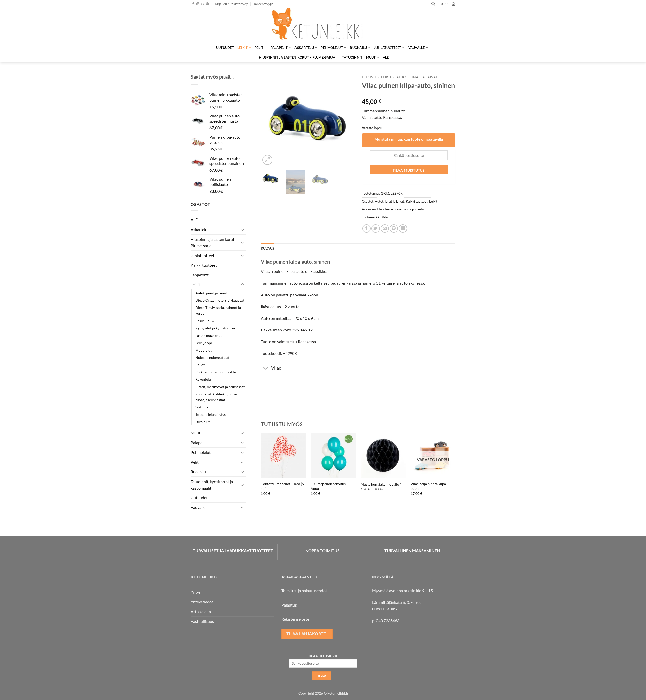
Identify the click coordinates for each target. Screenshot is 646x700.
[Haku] (433, 3)
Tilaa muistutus (409, 170)
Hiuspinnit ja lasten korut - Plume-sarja (214, 242)
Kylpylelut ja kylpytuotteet (216, 328)
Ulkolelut (202, 422)
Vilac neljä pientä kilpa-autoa (429, 486)
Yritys (196, 592)
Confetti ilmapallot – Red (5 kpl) (282, 486)
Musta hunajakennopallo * (381, 484)
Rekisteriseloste (295, 619)
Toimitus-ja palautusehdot (304, 590)
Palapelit (279, 48)
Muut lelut (203, 350)
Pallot (200, 365)
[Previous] (269, 119)
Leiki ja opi (203, 343)
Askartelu (304, 48)
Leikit (242, 48)
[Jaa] (366, 228)
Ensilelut (202, 321)
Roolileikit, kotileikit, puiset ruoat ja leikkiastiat (216, 397)
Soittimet (202, 407)
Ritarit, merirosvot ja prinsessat (220, 387)
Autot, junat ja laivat (211, 293)
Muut (371, 57)
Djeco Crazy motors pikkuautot (219, 300)
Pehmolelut (332, 48)
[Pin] (394, 228)
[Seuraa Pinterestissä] (207, 4)
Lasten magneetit (208, 335)
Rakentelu (203, 379)
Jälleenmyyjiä (263, 4)
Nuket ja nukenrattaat (212, 357)
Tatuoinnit (352, 57)
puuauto (418, 209)
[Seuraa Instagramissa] (197, 4)
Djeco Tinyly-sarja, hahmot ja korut (218, 310)
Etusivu (369, 77)
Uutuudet (225, 48)
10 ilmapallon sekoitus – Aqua (329, 486)
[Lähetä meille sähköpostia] (202, 4)
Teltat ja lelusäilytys (210, 414)
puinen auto (402, 209)
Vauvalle (416, 48)
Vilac (385, 217)
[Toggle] (242, 230)
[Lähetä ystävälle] (385, 228)
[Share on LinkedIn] (403, 228)
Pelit (259, 48)
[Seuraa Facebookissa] (193, 4)
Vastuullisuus (202, 621)
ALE (386, 57)
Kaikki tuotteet (204, 265)
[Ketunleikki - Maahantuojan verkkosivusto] (323, 25)
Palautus (289, 604)
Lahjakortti (200, 274)
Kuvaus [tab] (267, 248)
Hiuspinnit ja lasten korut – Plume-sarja (297, 57)
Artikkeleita (201, 611)
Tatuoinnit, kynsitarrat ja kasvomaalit (212, 484)
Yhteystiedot (202, 601)
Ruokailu (358, 48)
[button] (231, 4)
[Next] (346, 119)
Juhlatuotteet (387, 48)
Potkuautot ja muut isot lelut (217, 372)
